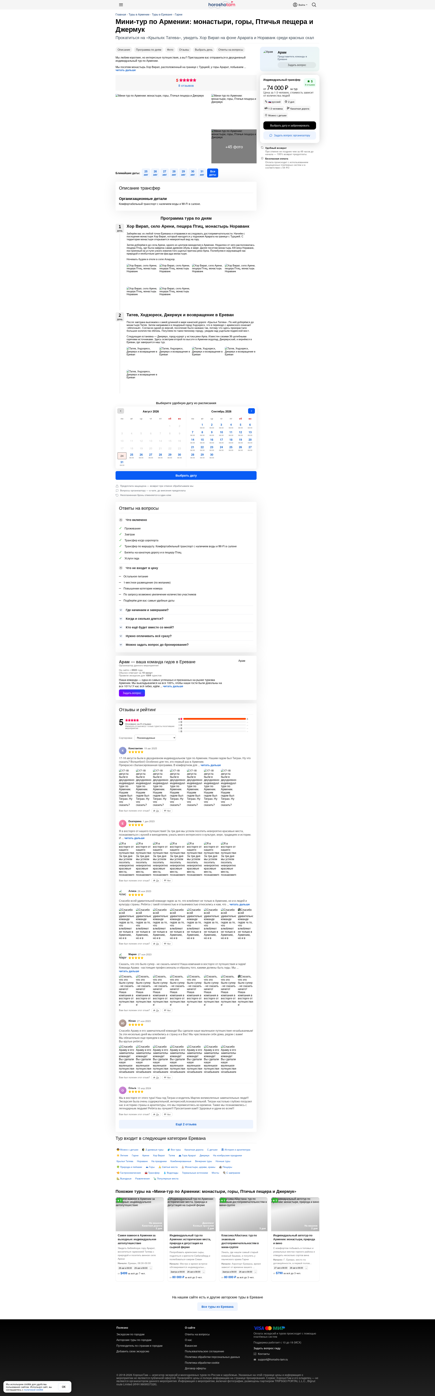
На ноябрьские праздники (227, 1155)
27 (151, 456)
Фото (170, 50)
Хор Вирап (159, 1155)
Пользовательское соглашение (204, 1351)
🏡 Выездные (124, 1178)
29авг (183, 172)
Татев (172, 1155)
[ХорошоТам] (222, 5)
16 (179, 441)
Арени (145, 1155)
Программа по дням (148, 50)
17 (122, 448)
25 (131, 456)
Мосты (215, 1172)
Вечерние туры (203, 1161)
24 (122, 456)
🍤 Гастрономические (129, 1172)
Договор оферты (195, 1368)
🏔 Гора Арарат (187, 1155)
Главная (121, 14)
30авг (192, 172)
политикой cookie (33, 1389)
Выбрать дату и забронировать (289, 125)
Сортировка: (126, 737)
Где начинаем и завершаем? (147, 610)
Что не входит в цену (142, 568)
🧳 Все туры (174, 1149)
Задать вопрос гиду (267, 1348)
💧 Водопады (170, 1172)
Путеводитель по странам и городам (139, 1345)
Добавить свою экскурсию (132, 1351)
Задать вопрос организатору (292, 135)
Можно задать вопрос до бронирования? (157, 644)
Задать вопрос (132, 693)
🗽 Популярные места (165, 1178)
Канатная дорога (194, 1149)
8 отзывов (186, 85)
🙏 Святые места (168, 1167)
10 (122, 441)
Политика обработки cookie (202, 1362)
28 (160, 456)
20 (150, 448)
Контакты (264, 1353)
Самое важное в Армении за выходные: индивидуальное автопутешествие (137, 1239)
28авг (174, 172)
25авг (146, 172)
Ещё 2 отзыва (186, 1124)
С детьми (212, 1149)
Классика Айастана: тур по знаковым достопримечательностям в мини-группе (240, 1241)
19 (141, 448)
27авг (164, 172)
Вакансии (191, 1345)
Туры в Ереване (162, 14)
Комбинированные (180, 1161)
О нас (188, 1339)
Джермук (204, 1155)
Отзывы (184, 50)
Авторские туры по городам (133, 1339)
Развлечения (142, 1178)
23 (179, 448)
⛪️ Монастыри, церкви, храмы (198, 1167)
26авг (155, 172)
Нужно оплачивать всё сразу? (149, 636)
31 (122, 463)
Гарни (178, 14)
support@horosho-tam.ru (273, 1359)
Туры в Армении (139, 14)
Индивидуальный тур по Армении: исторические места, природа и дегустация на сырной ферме (190, 1241)
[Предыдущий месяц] (120, 411)
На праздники (159, 1161)
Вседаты (212, 172)
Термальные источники (195, 1172)
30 (179, 456)
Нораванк (142, 1161)
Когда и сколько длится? (144, 618)
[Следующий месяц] (251, 411)
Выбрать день (204, 50)
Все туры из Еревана (217, 1306)
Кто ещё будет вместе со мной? (150, 627)
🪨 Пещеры (225, 1167)
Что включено (136, 520)
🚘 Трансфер (152, 1172)
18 (131, 448)
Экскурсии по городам (130, 1334)
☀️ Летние (122, 1155)
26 (141, 456)
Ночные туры (223, 1161)
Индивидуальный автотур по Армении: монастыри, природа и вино (294, 1239)
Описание (124, 50)
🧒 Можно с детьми (127, 1149)
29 (170, 456)
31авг (202, 172)
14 (160, 441)
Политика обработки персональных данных (212, 1356)
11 (131, 441)
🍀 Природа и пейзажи (129, 1167)
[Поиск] (314, 5)
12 (141, 441)
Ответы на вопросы (230, 50)
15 (169, 441)
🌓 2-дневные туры (152, 1149)
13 (150, 441)
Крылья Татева (125, 1161)
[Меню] (121, 5)
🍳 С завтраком (231, 1172)
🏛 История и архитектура (235, 1149)
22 (169, 448)
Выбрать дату (186, 475)
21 (160, 448)
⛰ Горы (150, 1167)
